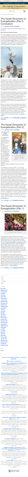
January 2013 (4, 319)
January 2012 (4, 338)
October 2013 (4, 304)
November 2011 (4, 342)
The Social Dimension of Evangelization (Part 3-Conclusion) (13, 21)
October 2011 (4, 343)
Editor (2, 283)
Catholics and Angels (10, 384)
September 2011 (4, 345)
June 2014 (3, 293)
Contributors (3, 281)
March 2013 (3, 316)
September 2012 (4, 325)
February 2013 (4, 317)
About (2, 278)
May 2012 (3, 332)
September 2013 (4, 306)
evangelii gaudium (16, 117)
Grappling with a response (11, 394)
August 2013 (3, 308)
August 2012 (3, 327)
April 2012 (3, 333)
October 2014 (4, 292)
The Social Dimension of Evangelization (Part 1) (13, 207)
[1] (7, 247)
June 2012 (3, 330)
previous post (6, 137)
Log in (2, 350)
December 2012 (4, 321)
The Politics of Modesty (10, 438)
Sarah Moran (16, 26)
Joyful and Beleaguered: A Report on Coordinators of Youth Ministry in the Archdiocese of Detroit (14, 373)
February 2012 (4, 337)
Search (24, 11)
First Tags (7, 117)
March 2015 (3, 288)
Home (2, 276)
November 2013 (4, 303)
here (19, 28)
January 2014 (4, 300)
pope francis (3, 119)
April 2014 (3, 295)
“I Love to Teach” (10, 460)
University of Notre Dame (14, 3)
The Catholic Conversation (13, 6)
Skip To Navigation (21, 0)
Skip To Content (7, 0)
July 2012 (3, 329)
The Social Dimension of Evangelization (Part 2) (13, 126)
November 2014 (4, 290)
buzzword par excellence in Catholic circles (14, 242)
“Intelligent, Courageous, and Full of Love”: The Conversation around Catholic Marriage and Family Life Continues (14, 449)
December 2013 (4, 301)
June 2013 (3, 311)
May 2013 (3, 313)
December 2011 (4, 340)
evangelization (23, 117)
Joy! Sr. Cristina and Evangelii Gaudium (11, 404)
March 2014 (3, 296)
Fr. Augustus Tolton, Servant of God (11, 428)
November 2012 (4, 322)
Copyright (4, 357)
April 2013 (3, 314)
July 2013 (3, 309)
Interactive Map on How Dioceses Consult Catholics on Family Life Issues (14, 363)
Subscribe (10, 11)
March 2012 (3, 335)
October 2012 (4, 324)
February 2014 (4, 298)
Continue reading (5, 198)
